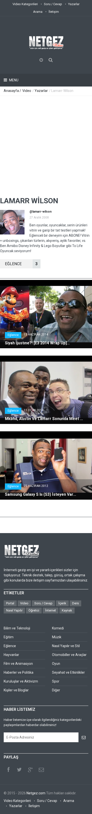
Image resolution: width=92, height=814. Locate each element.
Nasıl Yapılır (14, 610)
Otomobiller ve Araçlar (69, 655)
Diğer (56, 690)
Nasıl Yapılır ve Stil (66, 646)
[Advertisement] (46, 144)
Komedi (58, 628)
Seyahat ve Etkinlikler (68, 672)
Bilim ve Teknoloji (17, 628)
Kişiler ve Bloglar (16, 690)
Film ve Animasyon (18, 664)
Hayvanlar (11, 655)
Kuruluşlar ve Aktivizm (21, 681)
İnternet (50, 610)
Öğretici (33, 610)
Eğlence (13, 335)
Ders (75, 603)
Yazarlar (73, 4)
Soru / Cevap (53, 4)
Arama (37, 12)
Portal (10, 603)
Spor (55, 681)
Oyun (56, 664)
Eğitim (8, 637)
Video (26, 91)
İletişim (54, 12)
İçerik (62, 603)
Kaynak (67, 610)
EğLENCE (21, 264)
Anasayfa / (13, 91)
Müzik (56, 637)
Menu (13, 80)
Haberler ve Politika (18, 672)
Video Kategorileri (25, 4)
